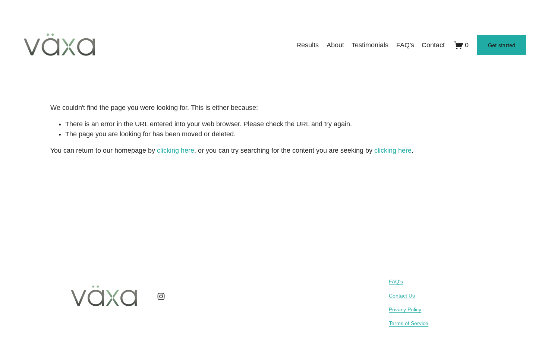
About (335, 45)
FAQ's (405, 45)
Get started (502, 45)
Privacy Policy (405, 309)
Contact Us (402, 296)
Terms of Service (408, 323)
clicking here (175, 150)
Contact (433, 45)
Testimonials (370, 45)
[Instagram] (161, 296)
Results (307, 45)
